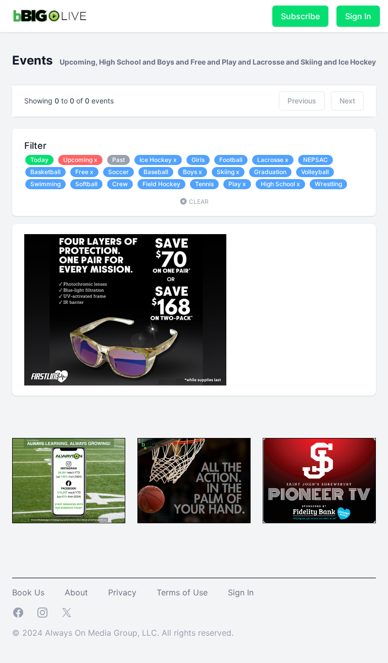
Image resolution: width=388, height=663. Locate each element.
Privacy (122, 592)
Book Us (28, 592)
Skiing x (228, 172)
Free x (84, 172)
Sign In (358, 16)
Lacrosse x (272, 159)
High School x (280, 184)
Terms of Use (182, 592)
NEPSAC (315, 159)
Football (231, 159)
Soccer (118, 172)
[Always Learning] (68, 480)
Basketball (45, 172)
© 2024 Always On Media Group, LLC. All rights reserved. (122, 633)
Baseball (155, 172)
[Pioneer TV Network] (319, 480)
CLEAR (198, 201)
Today (39, 159)
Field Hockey (161, 184)
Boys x (192, 172)
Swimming (45, 184)
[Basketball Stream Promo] (194, 480)
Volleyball (315, 172)
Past (118, 159)
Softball (86, 184)
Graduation (270, 172)
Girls (198, 159)
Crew (120, 184)
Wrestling (328, 184)
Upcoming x (80, 159)
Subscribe (300, 16)
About (76, 592)
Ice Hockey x (158, 159)
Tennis (204, 184)
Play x (237, 184)
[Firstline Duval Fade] (194, 309)
